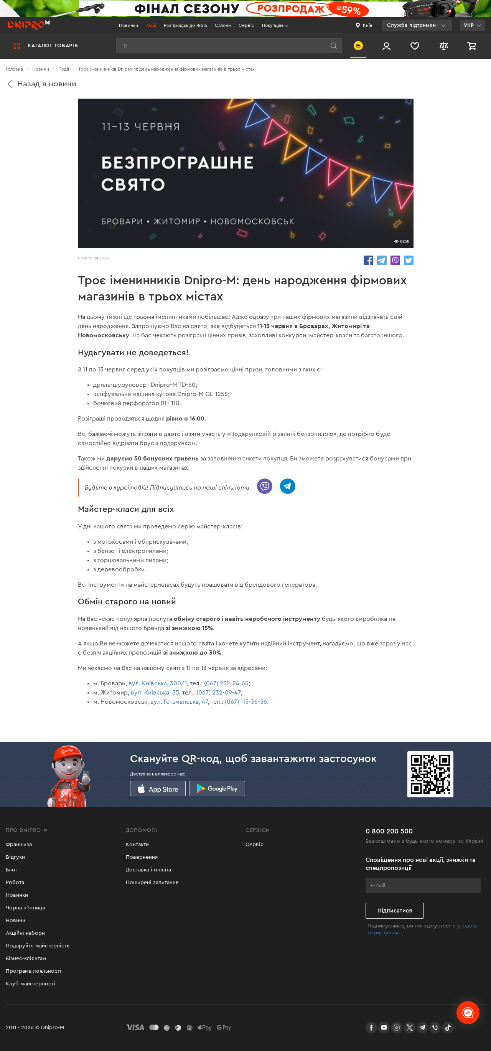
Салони (223, 25)
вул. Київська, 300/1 (158, 683)
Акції (151, 25)
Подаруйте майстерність (37, 946)
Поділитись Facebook (368, 260)
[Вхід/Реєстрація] (386, 45)
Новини (15, 920)
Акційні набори (25, 933)
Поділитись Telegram (382, 260)
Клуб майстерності (30, 984)
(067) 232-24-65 (226, 683)
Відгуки (15, 857)
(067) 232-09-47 (218, 693)
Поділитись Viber (395, 260)
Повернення (142, 857)
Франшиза (19, 844)
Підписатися (394, 911)
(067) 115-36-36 (246, 702)
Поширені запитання (152, 882)
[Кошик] (472, 45)
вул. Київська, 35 (155, 693)
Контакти (137, 844)
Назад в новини (46, 84)
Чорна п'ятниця (25, 908)
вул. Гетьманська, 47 (179, 702)
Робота (15, 882)
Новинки (128, 25)
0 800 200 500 (389, 831)
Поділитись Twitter (409, 260)
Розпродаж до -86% (185, 25)
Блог (12, 870)
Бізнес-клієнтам (26, 958)
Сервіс (246, 25)
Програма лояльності (33, 971)
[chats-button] (467, 1012)
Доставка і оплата (148, 870)
